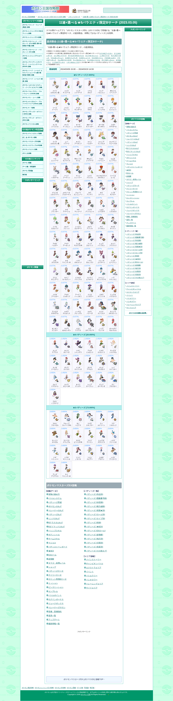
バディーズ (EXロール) (96, 531)
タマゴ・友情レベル (56, 563)
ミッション (53, 583)
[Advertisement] (84, 652)
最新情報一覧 (54, 624)
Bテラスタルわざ (55, 522)
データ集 (80, 687)
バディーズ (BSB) (93, 522)
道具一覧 (52, 615)
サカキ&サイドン (97, 58)
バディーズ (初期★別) (95, 510)
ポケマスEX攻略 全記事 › (138, 313)
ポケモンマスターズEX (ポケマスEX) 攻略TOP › (84, 679)
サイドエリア (91, 588)
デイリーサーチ (55, 575)
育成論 (86, 687)
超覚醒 (51, 559)
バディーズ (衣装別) (94, 547)
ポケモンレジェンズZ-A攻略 (44, 687)
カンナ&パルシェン (91, 55)
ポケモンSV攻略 (60, 687)
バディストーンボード (57, 547)
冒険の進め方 (54, 494)
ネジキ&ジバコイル (93, 60)
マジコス (52, 543)
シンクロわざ (54, 518)
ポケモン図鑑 (71, 687)
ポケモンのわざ (55, 506)
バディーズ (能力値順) (95, 506)
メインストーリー (93, 559)
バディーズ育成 (55, 502)
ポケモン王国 (86, 694)
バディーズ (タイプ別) (95, 518)
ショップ (52, 567)
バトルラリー (91, 576)
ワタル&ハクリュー (57, 58)
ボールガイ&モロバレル (76, 55)
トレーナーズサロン (56, 607)
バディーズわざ (55, 514)
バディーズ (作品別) (94, 494)
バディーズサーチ (56, 571)
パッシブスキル (55, 531)
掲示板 (92, 687)
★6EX (51, 551)
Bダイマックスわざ (56, 527)
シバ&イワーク (104, 55)
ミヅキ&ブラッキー (58, 62)
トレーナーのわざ (56, 510)
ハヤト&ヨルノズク (72, 62)
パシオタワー (91, 580)
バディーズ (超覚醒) (94, 535)
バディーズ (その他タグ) (96, 551)
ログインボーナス (56, 599)
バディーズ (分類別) (94, 543)
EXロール (52, 555)
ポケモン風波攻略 (28, 687)
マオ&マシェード (84, 58)
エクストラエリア (93, 567)
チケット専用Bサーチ (57, 579)
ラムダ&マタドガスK (64, 60)
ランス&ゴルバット (79, 60)
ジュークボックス (56, 603)
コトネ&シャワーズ (60, 55)
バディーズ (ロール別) (95, 514)
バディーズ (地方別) (94, 539)
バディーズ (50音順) (94, 502)
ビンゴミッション (56, 587)
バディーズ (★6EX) (94, 527)
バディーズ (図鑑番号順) (96, 498)
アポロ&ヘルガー (110, 58)
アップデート (54, 620)
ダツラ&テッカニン (108, 60)
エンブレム (53, 591)
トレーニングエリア (94, 584)
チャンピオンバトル (94, 563)
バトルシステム (55, 498)
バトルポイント (55, 595)
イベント (90, 572)
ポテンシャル (54, 535)
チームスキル (54, 539)
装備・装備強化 (55, 611)
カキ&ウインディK (71, 58)
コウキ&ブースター (106, 53)
